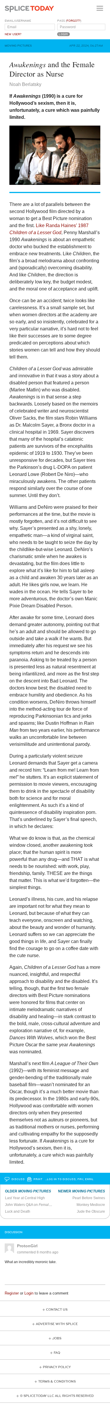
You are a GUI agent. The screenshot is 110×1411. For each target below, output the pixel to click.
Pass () (69, 21)
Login (28, 1293)
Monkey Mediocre (91, 1205)
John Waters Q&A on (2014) (40, 1205)
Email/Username (18, 21)
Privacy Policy (57, 1367)
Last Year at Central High (25, 1198)
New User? (13, 34)
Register (12, 1293)
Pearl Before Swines (88, 1198)
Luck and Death (17, 1211)
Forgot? (73, 21)
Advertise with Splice (57, 1324)
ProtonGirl (27, 1245)
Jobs (56, 1338)
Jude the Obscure (91, 1211)
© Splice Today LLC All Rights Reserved (57, 1396)
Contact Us (56, 1309)
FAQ (57, 1353)
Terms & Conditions (57, 1381)
